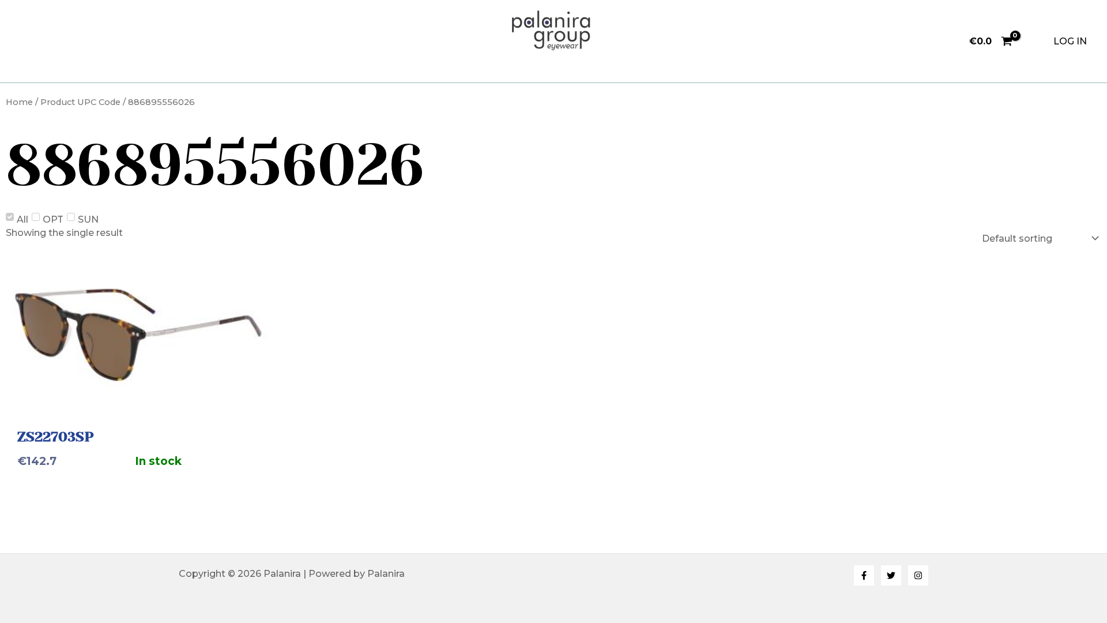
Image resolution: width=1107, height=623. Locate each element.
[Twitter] (891, 575)
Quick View (138, 398)
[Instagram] (918, 575)
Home (19, 102)
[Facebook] (864, 575)
